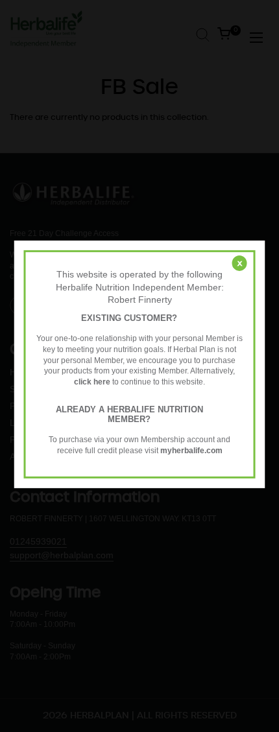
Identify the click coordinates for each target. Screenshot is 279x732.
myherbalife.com (191, 450)
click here (92, 381)
